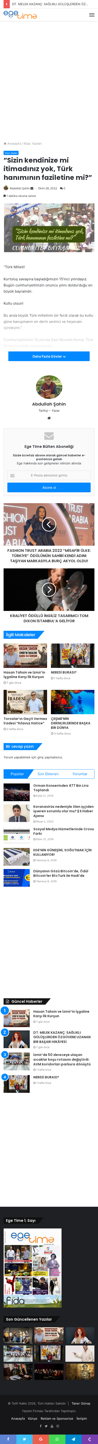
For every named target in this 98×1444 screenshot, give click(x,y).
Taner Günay (81, 1403)
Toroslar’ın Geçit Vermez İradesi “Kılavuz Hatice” (25, 721)
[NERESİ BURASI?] (72, 656)
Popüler (17, 774)
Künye (32, 1418)
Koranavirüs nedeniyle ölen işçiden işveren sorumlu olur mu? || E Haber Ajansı (63, 811)
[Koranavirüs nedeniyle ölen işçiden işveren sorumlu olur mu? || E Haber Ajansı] (17, 813)
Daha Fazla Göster (48, 356)
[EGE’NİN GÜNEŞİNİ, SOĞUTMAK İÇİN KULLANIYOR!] (17, 857)
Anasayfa (13, 143)
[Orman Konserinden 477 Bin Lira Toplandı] (17, 792)
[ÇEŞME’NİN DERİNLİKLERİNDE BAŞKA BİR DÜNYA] (72, 702)
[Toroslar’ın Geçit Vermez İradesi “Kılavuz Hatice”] (25, 702)
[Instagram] (57, 1426)
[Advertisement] (49, 74)
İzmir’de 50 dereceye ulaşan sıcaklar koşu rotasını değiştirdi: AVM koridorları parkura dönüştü (62, 1059)
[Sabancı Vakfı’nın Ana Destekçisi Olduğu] (49, 1372)
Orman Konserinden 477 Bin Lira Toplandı (60, 788)
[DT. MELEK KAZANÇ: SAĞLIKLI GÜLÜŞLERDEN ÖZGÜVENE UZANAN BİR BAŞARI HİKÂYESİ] (17, 1039)
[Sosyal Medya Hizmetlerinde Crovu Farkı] (17, 836)
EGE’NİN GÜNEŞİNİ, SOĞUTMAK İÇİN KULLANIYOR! (62, 852)
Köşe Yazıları (33, 143)
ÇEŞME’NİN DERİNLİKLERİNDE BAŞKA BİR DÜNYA (70, 723)
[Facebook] (40, 1426)
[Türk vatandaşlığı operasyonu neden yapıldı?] (18, 1372)
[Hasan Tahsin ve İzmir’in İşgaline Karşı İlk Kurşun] (25, 656)
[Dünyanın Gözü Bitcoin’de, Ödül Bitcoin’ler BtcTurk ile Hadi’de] (17, 878)
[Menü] (91, 14)
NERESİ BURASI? (64, 672)
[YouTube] (52, 1426)
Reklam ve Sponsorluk (57, 1418)
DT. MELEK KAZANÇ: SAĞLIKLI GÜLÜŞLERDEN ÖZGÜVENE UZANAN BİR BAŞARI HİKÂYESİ (62, 1037)
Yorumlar (80, 774)
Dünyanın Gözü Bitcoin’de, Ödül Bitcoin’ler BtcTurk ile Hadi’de (60, 873)
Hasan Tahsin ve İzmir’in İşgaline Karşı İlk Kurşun (24, 674)
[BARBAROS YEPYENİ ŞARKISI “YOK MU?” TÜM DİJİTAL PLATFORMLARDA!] (79, 1353)
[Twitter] (46, 1426)
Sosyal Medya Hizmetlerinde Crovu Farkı (63, 831)
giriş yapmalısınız (49, 757)
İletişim (82, 1418)
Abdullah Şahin (20, 188)
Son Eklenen (48, 774)
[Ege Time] (20, 15)
